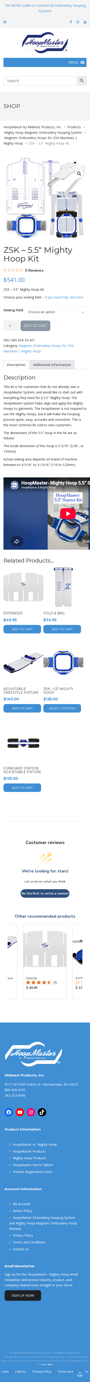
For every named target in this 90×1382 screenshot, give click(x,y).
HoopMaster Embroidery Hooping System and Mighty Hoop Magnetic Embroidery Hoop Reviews (43, 1223)
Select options (62, 708)
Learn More (47, 1364)
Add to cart (35, 326)
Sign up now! (23, 1295)
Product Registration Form (32, 1172)
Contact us (21, 1249)
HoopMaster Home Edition (33, 1165)
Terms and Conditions (29, 1242)
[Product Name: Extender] (45, 961)
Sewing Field (13, 310)
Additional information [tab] (52, 364)
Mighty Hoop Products (29, 1158)
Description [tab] (16, 364)
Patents (20, 1371)
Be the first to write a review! (45, 893)
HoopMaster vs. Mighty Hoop (35, 1144)
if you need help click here (64, 297)
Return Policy (22, 1211)
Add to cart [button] (22, 629)
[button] (79, 174)
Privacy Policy (23, 1235)
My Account (21, 1204)
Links (5, 1371)
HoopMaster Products (29, 1151)
